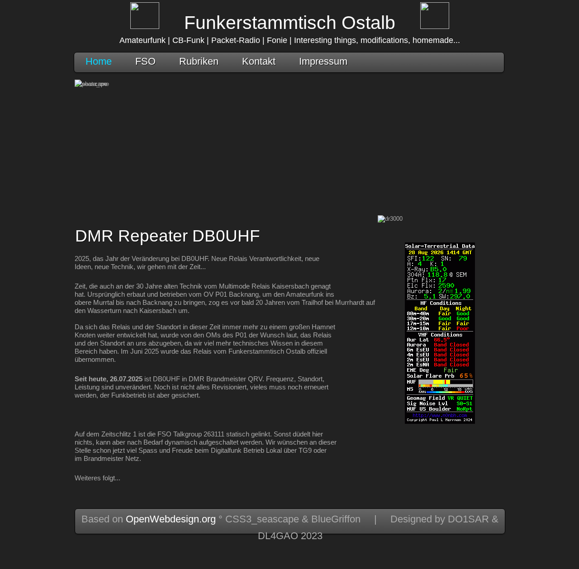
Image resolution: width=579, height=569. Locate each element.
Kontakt (258, 61)
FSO (145, 61)
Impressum (323, 61)
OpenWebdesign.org (171, 519)
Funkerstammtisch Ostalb (289, 22)
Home (98, 61)
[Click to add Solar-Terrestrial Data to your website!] (440, 421)
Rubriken (198, 61)
